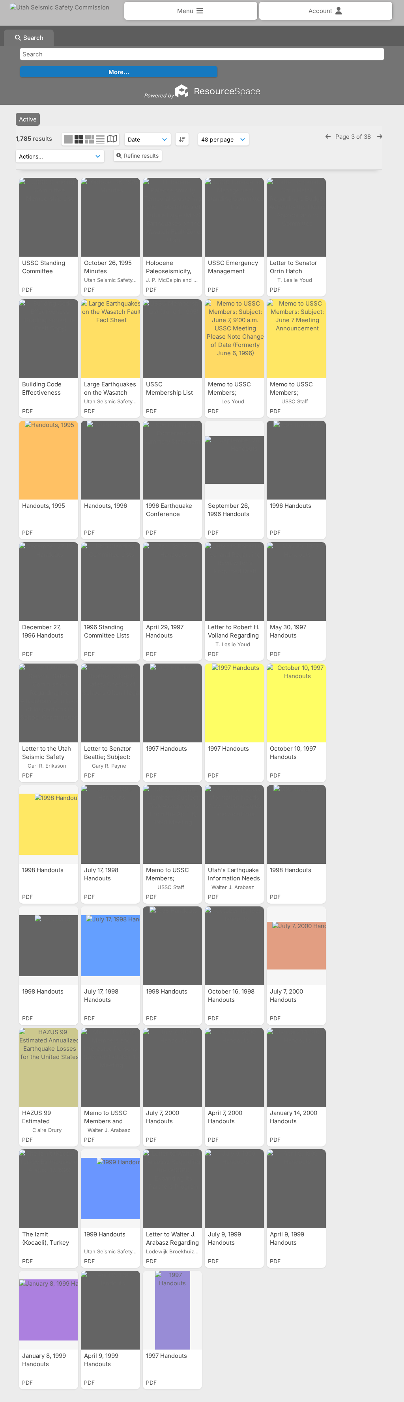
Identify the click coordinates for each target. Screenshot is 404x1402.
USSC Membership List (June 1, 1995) (169, 392)
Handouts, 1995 (44, 505)
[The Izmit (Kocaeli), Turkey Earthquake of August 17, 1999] (48, 1188)
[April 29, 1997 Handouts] (172, 581)
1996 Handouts (291, 505)
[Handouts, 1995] (48, 460)
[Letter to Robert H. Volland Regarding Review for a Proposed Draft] (234, 581)
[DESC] (182, 139)
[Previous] (328, 136)
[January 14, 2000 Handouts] (296, 1067)
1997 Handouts (167, 748)
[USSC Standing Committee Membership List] (48, 217)
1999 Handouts (105, 1234)
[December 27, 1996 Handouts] (48, 581)
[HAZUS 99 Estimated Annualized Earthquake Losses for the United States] (48, 1067)
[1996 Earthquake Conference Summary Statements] (172, 460)
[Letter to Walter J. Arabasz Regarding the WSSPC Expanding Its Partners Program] (172, 1188)
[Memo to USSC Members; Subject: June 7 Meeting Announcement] (296, 338)
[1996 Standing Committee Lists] (110, 581)
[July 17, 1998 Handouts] (110, 824)
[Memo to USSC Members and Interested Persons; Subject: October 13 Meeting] (110, 1067)
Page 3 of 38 (353, 136)
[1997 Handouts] (172, 703)
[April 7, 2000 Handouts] (234, 1067)
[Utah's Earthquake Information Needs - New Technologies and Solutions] (234, 824)
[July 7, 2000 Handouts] (296, 945)
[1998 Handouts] (48, 824)
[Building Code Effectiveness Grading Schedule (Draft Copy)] (48, 338)
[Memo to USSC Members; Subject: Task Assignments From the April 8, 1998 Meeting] (172, 824)
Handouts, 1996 (106, 505)
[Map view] (112, 140)
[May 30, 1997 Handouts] (296, 581)
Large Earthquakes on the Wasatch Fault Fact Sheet (110, 392)
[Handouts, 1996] (110, 460)
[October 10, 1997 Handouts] (296, 703)
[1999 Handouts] (110, 1188)
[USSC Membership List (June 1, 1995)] (172, 338)
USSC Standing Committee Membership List (46, 271)
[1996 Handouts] (296, 460)
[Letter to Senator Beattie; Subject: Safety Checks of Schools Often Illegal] (110, 703)
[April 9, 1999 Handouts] (296, 1188)
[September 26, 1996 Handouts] (234, 460)
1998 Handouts (43, 870)
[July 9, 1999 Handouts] (234, 1188)
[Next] (379, 136)
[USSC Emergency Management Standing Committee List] (234, 217)
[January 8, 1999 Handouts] (48, 1310)
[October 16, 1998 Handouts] (234, 945)
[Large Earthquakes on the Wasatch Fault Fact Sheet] (110, 338)
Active (28, 119)
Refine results (141, 155)
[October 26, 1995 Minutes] (110, 217)
